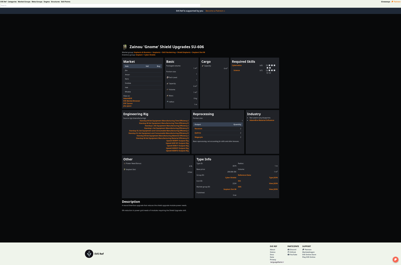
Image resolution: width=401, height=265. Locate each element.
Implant (139, 55)
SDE (239, 187)
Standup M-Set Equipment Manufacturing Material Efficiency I (163, 136)
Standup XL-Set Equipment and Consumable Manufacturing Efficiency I (159, 131)
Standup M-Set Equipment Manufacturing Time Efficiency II (164, 123)
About (272, 249)
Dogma (47, 2)
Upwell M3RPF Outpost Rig (177, 141)
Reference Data (244, 175)
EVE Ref (3, 2)
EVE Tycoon (128, 103)
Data (272, 257)
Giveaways (385, 2)
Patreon (397, 2)
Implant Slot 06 (198, 52)
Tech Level (173, 77)
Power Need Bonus (133, 163)
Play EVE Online (308, 257)
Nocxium (198, 128)
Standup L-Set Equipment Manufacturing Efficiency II (166, 128)
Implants (156, 52)
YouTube (293, 254)
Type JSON (273, 177)
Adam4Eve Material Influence (262, 120)
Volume (172, 89)
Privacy (273, 259)
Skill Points (65, 2)
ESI (239, 181)
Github (293, 252)
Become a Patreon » (215, 10)
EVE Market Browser (131, 101)
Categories (12, 2)
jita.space (127, 106)
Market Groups (24, 2)
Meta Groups (37, 2)
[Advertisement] (200, 28)
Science (237, 70)
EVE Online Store (309, 254)
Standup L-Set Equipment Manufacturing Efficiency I (167, 126)
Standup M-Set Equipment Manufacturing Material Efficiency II (162, 138)
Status (272, 252)
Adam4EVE (127, 98)
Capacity (172, 83)
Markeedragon (308, 252)
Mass (171, 96)
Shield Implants (183, 52)
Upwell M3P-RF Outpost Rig (177, 143)
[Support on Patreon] (395, 259)
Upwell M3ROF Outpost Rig (177, 148)
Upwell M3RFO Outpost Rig (177, 151)
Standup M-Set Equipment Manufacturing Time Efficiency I (164, 121)
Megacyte (199, 137)
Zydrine (198, 133)
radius (171, 102)
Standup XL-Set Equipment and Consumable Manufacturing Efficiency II (159, 133)
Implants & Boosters (142, 52)
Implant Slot (131, 169)
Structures (55, 2)
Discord (293, 249)
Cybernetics (237, 65)
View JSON (273, 183)
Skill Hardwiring (169, 52)
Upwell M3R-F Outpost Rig (178, 146)
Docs (272, 254)
